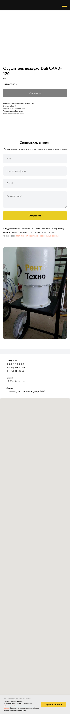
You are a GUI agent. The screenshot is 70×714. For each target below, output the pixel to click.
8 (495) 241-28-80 (15, 371)
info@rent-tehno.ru (16, 381)
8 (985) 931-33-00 (16, 367)
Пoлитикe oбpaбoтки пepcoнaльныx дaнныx (37, 235)
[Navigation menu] (64, 5)
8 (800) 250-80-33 (16, 364)
